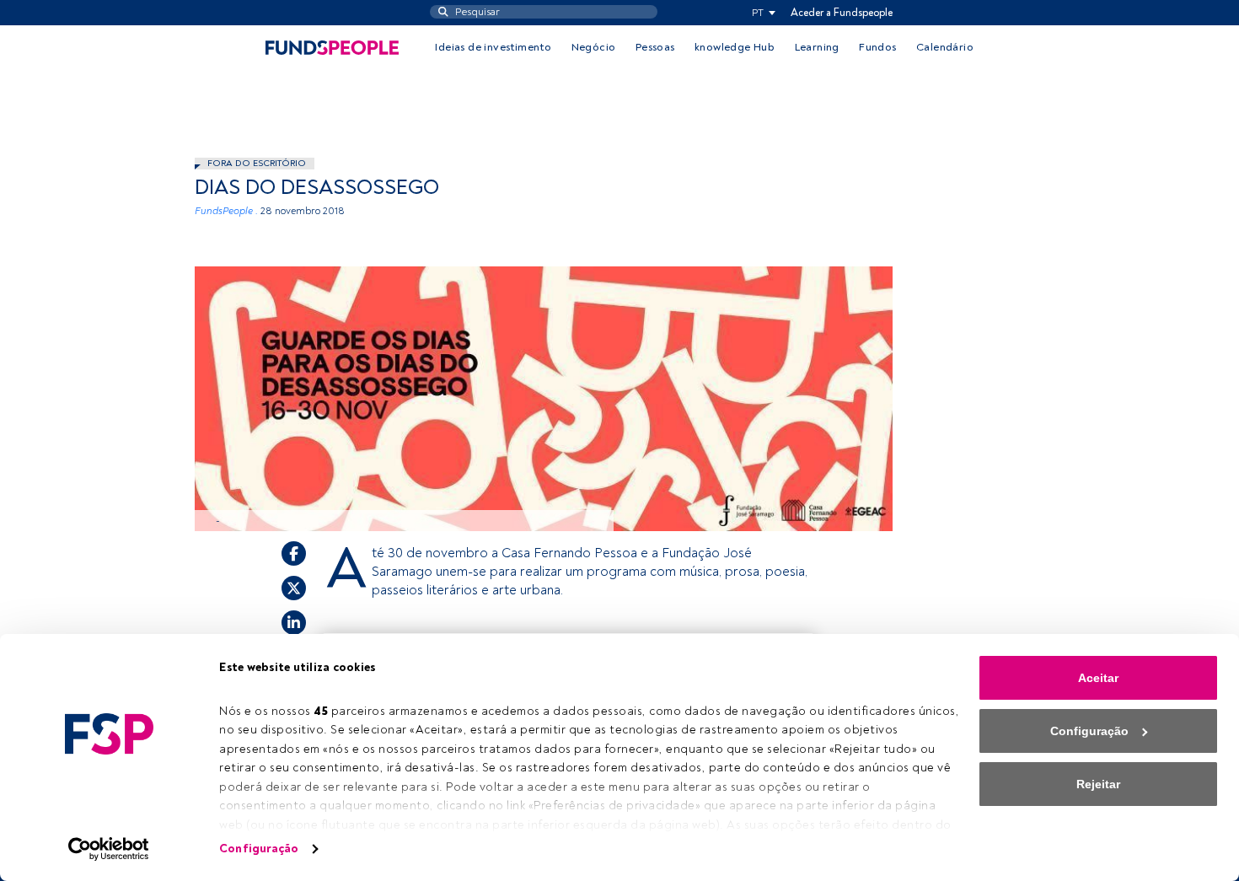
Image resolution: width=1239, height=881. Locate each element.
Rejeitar (1098, 784)
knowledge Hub (735, 47)
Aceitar (1098, 678)
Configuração (258, 848)
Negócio (593, 47)
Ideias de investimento (493, 47)
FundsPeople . (226, 211)
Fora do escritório (256, 163)
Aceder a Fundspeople (842, 12)
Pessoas (655, 47)
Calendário (945, 47)
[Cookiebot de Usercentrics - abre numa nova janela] (109, 849)
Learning (817, 47)
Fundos (877, 47)
